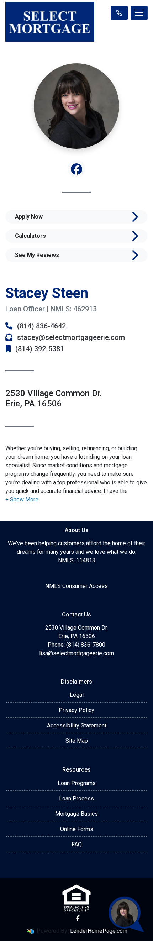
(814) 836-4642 (40, 326)
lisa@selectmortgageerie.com (76, 653)
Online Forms (76, 829)
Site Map (76, 740)
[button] (21, 499)
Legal (77, 695)
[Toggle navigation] (139, 13)
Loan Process (76, 798)
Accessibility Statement (76, 725)
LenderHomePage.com (98, 930)
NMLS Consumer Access (76, 586)
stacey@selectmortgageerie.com (70, 337)
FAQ (77, 844)
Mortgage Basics (76, 813)
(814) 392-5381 (39, 349)
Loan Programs (77, 783)
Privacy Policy (76, 710)
